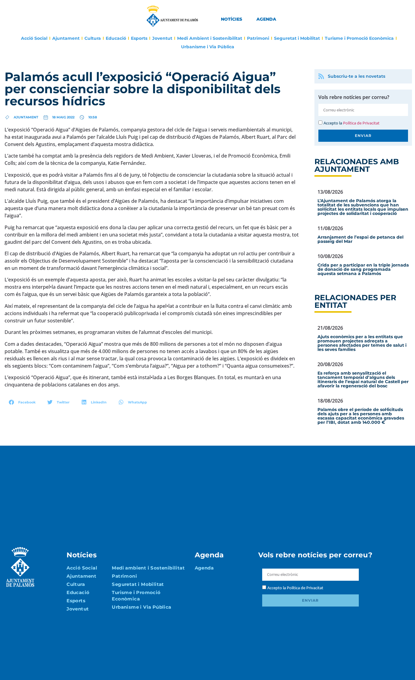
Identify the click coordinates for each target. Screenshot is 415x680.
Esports (139, 38)
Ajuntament (66, 38)
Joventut (162, 38)
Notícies (231, 19)
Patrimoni (258, 38)
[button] (22, 402)
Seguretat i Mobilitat (297, 38)
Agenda (266, 19)
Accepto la (351, 123)
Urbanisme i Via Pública (207, 46)
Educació (116, 38)
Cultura (92, 38)
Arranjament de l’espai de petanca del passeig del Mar (360, 239)
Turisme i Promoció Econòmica (359, 38)
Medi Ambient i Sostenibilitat (209, 38)
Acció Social (34, 38)
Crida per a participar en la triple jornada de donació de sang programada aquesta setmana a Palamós (363, 269)
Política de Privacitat (361, 123)
